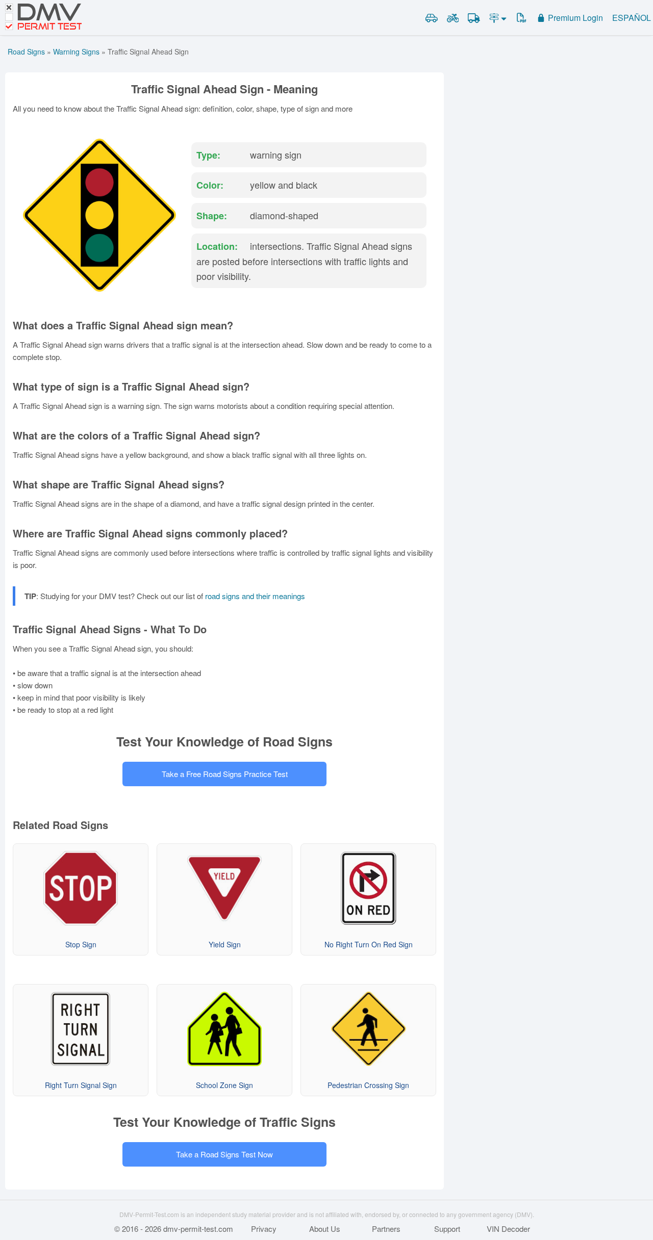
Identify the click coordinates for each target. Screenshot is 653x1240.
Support (447, 1229)
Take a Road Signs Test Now (224, 1154)
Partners (386, 1229)
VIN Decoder (508, 1229)
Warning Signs (76, 51)
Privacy (264, 1229)
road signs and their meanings (255, 595)
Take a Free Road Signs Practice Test (225, 773)
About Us (324, 1229)
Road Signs (26, 51)
